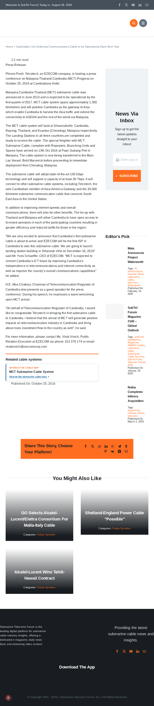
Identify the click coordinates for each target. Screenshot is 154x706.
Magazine (133, 342)
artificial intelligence (136, 338)
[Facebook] (85, 446)
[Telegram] (119, 446)
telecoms (133, 282)
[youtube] (133, 4)
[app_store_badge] (56, 674)
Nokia (141, 413)
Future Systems (46, 534)
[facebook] (119, 4)
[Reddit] (99, 446)
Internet (132, 274)
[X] (92, 446)
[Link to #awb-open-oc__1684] (143, 23)
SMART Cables (136, 345)
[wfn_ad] (127, 195)
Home (9, 46)
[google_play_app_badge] (97, 674)
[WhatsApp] (112, 446)
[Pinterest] (105, 451)
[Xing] (119, 451)
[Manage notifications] (8, 698)
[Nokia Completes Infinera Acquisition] (115, 385)
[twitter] (126, 4)
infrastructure (135, 271)
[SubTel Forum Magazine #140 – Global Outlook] (115, 311)
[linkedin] (140, 4)
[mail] (146, 4)
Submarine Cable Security (136, 355)
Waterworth (134, 285)
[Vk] (112, 451)
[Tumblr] (126, 446)
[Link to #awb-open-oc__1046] (134, 23)
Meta (140, 274)
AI (135, 268)
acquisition (134, 410)
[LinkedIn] (106, 446)
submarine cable (133, 278)
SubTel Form (135, 359)
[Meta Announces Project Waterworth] (115, 246)
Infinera (132, 413)
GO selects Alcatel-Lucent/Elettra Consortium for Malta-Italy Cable (39, 519)
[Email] (126, 451)
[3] (77, 625)
